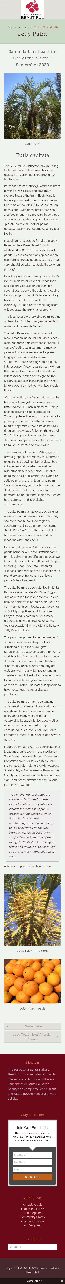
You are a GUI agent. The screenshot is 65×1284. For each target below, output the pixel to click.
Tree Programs (32, 1213)
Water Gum (33, 1026)
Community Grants (32, 1217)
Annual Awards (32, 1204)
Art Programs (32, 1225)
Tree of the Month (46, 27)
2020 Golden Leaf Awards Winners (31, 1037)
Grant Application (32, 1221)
